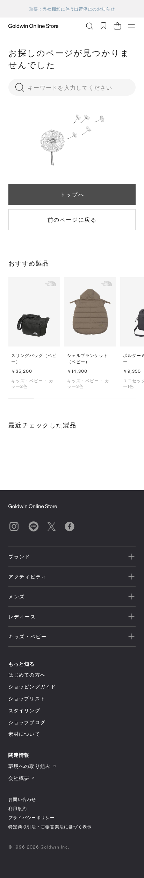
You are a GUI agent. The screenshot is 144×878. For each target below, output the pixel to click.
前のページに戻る (72, 219)
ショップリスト (26, 698)
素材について (24, 733)
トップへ (72, 194)
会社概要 (18, 778)
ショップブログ (26, 722)
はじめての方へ (26, 674)
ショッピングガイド (32, 686)
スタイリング (24, 710)
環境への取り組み (29, 766)
